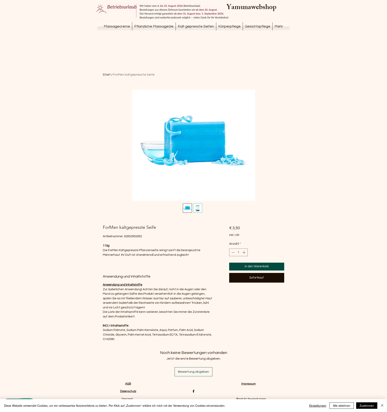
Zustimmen (367, 406)
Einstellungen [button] (317, 406)
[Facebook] (193, 391)
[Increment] (244, 252)
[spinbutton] (238, 252)
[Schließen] (382, 405)
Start (107, 74)
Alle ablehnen (341, 406)
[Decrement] (232, 252)
